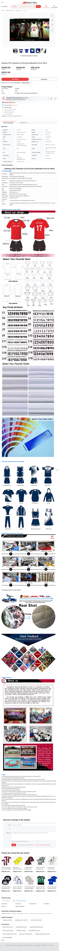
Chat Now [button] (44, 79)
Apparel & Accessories (9, 10)
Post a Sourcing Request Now (42, 845)
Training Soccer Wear (7, 920)
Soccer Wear (24, 10)
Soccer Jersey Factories (8, 930)
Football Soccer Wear (21, 930)
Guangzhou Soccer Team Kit (21, 920)
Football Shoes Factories (21, 927)
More (2, 940)
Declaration (44, 945)
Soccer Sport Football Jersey (25, 934)
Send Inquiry (15, 79)
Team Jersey (4, 903)
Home (2, 10)
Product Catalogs (22, 900)
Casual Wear (46, 903)
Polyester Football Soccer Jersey (42, 934)
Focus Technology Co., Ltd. (20, 945)
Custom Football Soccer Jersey (9, 934)
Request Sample (25, 82)
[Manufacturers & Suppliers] (29, 2)
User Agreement (37, 945)
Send (14, 845)
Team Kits (3, 906)
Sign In (3, 116)
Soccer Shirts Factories (8, 927)
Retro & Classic (32, 903)
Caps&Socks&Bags (19, 906)
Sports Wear (18, 10)
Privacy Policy (51, 945)
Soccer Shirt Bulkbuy (7, 937)
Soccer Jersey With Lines (36, 920)
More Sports (18, 903)
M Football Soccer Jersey (34, 930)
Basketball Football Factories (36, 927)
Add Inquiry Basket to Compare (30, 55)
